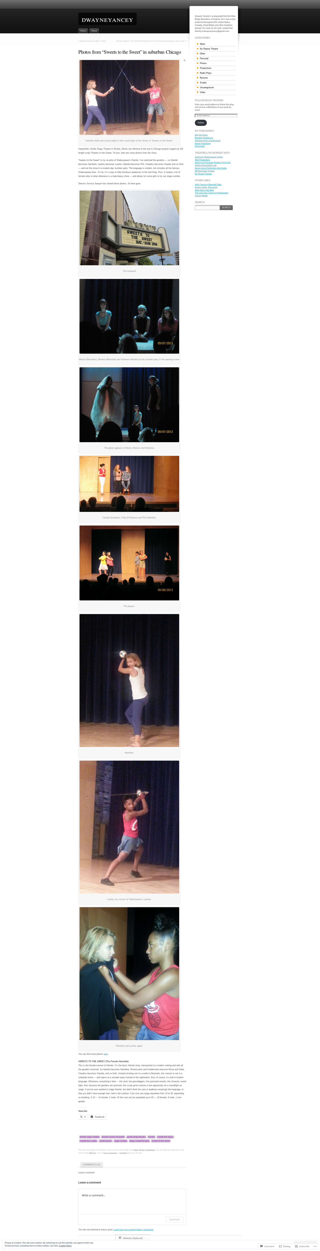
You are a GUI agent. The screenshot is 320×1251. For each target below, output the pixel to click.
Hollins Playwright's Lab (205, 165)
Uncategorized (207, 87)
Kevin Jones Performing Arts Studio (211, 168)
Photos (142, 1150)
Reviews (204, 78)
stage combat (120, 1141)
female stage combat (89, 1137)
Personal (204, 58)
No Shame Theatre (209, 49)
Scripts (203, 82)
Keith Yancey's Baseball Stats (208, 184)
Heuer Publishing (203, 143)
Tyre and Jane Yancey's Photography (211, 193)
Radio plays (206, 73)
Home (83, 31)
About (94, 31)
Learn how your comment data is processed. (134, 1229)
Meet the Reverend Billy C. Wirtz (93, 41)
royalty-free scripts (88, 1141)
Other (202, 53)
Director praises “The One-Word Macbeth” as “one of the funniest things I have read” (150, 41)
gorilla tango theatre (136, 1137)
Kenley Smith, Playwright (206, 187)
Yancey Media (201, 196)
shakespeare (106, 1141)
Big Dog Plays (201, 135)
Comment (174, 1219)
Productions (150, 1150)
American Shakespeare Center (209, 157)
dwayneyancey (107, 19)
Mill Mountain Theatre (204, 171)
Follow (201, 123)
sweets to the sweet (161, 1141)
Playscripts (200, 146)
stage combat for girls (139, 1141)
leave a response (110, 1153)
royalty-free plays (165, 1137)
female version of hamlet (113, 1137)
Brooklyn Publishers (204, 138)
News (136, 1150)
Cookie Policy (65, 1246)
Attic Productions (202, 160)
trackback (123, 1153)
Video (202, 92)
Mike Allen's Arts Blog (204, 190)
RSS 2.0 (92, 1153)
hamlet (151, 1137)
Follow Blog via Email (209, 100)
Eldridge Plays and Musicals (207, 141)
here (106, 1054)
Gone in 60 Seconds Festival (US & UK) (213, 162)
